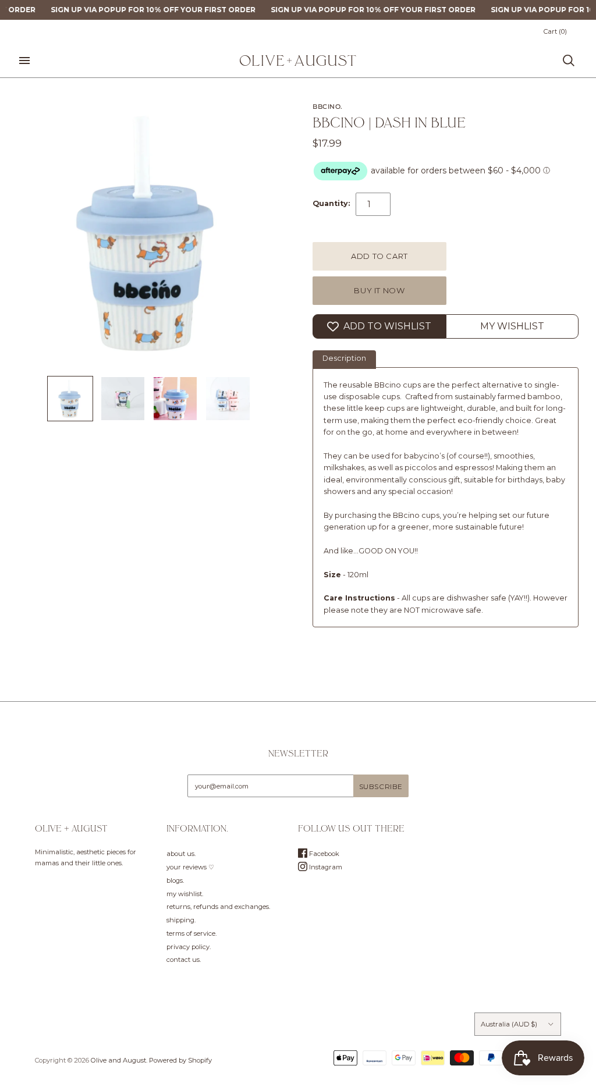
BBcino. (328, 106)
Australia (509, 1024)
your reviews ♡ (190, 867)
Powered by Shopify (180, 1060)
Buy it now (379, 290)
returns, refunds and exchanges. (218, 907)
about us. (181, 854)
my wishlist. (184, 894)
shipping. (181, 920)
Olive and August (118, 1060)
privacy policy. (188, 947)
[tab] (344, 359)
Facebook (323, 854)
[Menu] (24, 60)
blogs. (175, 880)
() (555, 31)
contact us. (183, 959)
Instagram (324, 867)
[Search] (569, 60)
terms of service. (191, 933)
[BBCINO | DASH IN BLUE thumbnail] (70, 399)
